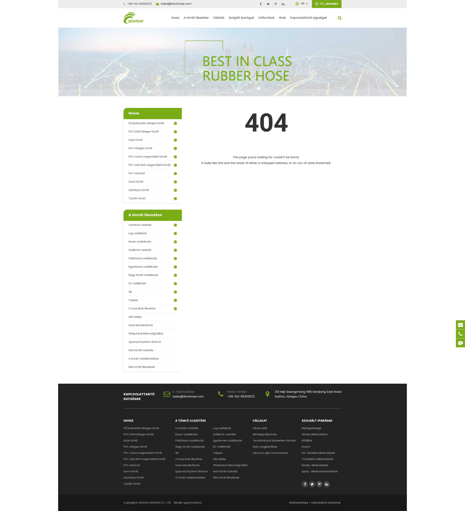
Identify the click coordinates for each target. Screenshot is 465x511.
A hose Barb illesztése (142, 308)
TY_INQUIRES (329, 4)
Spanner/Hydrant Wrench (145, 342)
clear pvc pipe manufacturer (270, 453)
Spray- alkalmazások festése (320, 471)
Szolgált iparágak (241, 17)
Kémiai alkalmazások (314, 434)
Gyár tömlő (136, 140)
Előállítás (307, 441)
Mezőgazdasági (311, 428)
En (302, 3)
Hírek (282, 17)
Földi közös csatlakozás (143, 258)
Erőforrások (266, 17)
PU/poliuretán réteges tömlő (146, 123)
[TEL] (460, 333)
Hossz (175, 17)
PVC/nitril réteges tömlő (144, 132)
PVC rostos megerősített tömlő (148, 157)
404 (241, 92)
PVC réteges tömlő (140, 148)
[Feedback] (460, 342)
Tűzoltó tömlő (137, 198)
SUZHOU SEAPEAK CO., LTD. (154, 503)
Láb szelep (135, 317)
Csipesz (133, 300)
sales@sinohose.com (175, 3)
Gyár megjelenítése (265, 447)
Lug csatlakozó (138, 233)
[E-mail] (460, 324)
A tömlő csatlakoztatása (144, 359)
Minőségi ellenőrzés (265, 434)
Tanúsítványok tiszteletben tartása (274, 441)
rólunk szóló (260, 428)
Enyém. (306, 447)
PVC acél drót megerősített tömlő (150, 165)
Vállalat (218, 17)
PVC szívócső (137, 173)
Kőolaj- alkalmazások (315, 465)
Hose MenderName (141, 325)
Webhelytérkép (298, 503)
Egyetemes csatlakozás (143, 267)
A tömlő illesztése (196, 17)
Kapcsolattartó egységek (308, 17)
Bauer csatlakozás (140, 242)
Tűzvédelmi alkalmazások (317, 459)
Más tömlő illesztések (142, 367)
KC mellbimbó (137, 283)
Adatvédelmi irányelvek (326, 503)
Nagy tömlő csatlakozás (143, 275)
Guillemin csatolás (140, 250)
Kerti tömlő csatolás (141, 350)
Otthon (225, 92)
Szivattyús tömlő (139, 190)
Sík (130, 292)
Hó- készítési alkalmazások (318, 453)
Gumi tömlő (136, 182)
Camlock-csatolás (140, 225)
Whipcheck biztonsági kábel (146, 334)
